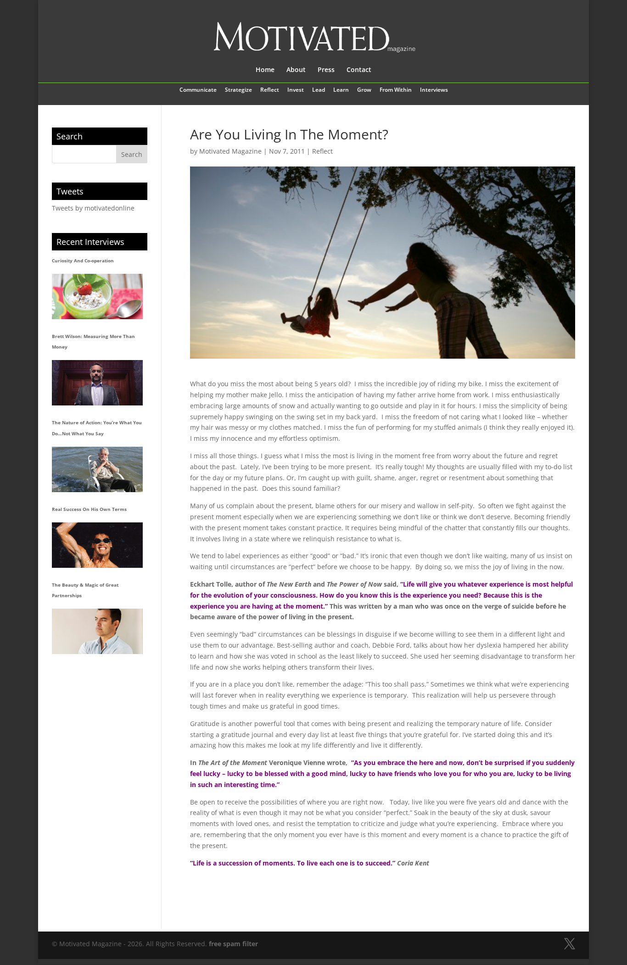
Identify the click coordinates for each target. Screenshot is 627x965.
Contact (359, 70)
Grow (364, 90)
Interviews (434, 90)
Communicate (198, 90)
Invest (295, 90)
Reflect (269, 90)
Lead (318, 90)
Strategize (238, 90)
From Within (396, 90)
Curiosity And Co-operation (83, 260)
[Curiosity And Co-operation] (97, 296)
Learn (341, 90)
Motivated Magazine (230, 151)
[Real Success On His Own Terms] (97, 545)
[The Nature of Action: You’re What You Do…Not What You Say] (97, 469)
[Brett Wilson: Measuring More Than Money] (97, 382)
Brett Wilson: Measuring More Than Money (93, 341)
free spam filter (233, 943)
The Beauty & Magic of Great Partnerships (85, 590)
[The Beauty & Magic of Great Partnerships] (97, 631)
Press (326, 70)
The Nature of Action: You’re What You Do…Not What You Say (97, 428)
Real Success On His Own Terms (89, 509)
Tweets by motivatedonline (93, 208)
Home (265, 70)
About (296, 70)
